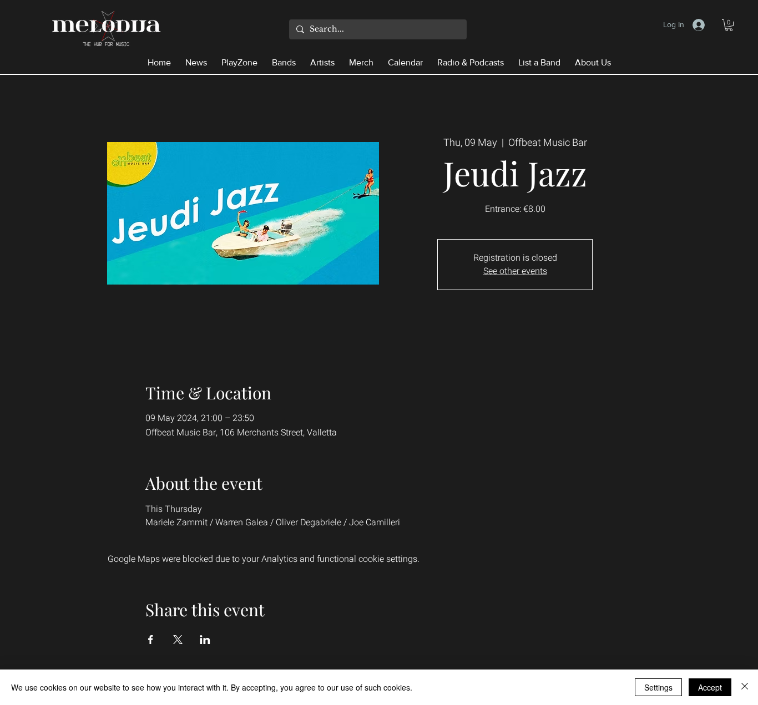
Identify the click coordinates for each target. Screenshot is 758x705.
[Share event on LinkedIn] (205, 639)
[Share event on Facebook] (150, 639)
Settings (658, 687)
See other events (515, 271)
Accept (710, 687)
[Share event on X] (178, 639)
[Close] (744, 687)
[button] (729, 25)
